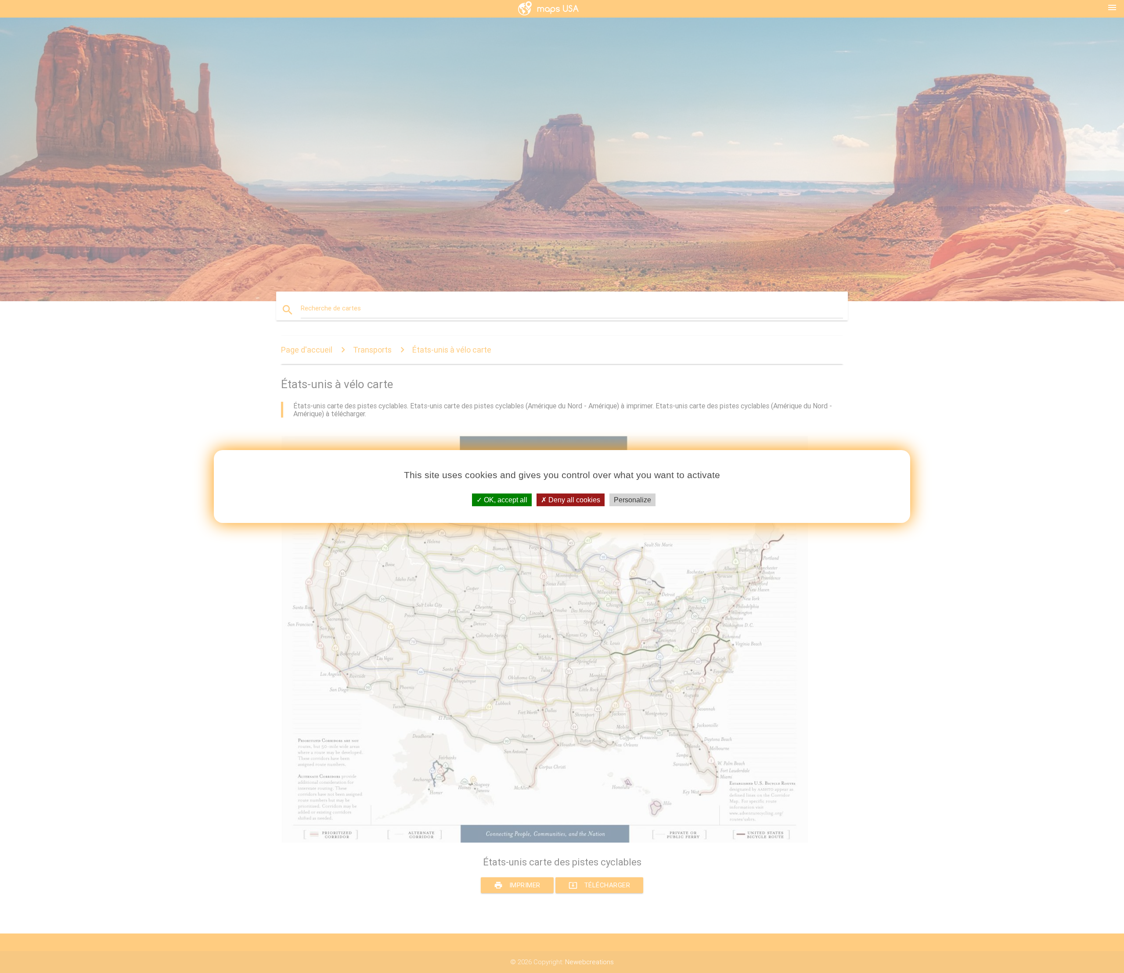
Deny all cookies (573, 500)
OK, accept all (504, 500)
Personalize (632, 500)
